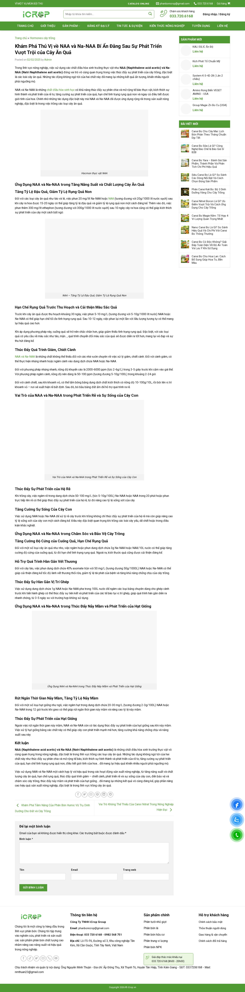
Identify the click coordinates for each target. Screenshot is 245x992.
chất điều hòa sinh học (61, 90)
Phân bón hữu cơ (154, 934)
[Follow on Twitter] (36, 958)
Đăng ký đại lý (98, 26)
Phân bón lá (151, 928)
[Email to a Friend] (91, 795)
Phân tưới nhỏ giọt (155, 922)
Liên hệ (222, 26)
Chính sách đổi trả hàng (213, 941)
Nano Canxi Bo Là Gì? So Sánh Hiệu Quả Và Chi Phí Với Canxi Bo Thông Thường (210, 230)
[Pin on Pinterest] (97, 795)
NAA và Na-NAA (25, 356)
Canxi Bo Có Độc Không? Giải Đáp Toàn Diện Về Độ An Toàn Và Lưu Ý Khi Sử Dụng (209, 245)
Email (74, 869)
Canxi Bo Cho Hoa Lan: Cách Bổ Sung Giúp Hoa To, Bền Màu (209, 259)
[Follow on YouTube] (56, 958)
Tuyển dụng (201, 26)
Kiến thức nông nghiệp (167, 26)
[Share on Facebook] (78, 795)
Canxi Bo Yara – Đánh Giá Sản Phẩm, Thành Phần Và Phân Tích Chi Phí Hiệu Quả (209, 163)
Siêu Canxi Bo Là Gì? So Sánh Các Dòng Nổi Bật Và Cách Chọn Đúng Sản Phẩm (209, 178)
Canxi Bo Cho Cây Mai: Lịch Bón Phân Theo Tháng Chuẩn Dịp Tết (209, 134)
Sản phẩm (70, 26)
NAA (111, 198)
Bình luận (26, 839)
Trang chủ (25, 26)
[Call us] (49, 958)
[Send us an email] (43, 958)
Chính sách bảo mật (210, 922)
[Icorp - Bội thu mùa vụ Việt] (36, 14)
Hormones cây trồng (42, 38)
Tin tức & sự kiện (129, 26)
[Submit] (150, 13)
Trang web (129, 869)
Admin (48, 59)
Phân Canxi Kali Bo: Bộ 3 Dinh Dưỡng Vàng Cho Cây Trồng (209, 191)
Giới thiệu (48, 26)
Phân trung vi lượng (156, 941)
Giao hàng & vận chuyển (213, 934)
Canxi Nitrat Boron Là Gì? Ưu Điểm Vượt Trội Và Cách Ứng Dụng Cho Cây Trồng (209, 204)
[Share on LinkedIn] (104, 795)
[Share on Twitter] (85, 795)
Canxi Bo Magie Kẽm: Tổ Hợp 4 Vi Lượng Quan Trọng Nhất (210, 217)
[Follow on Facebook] (24, 958)
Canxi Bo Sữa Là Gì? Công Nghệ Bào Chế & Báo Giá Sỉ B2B (208, 149)
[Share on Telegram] (110, 795)
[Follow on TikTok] (30, 958)
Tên (21, 869)
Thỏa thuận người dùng (212, 928)
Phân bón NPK (153, 947)
